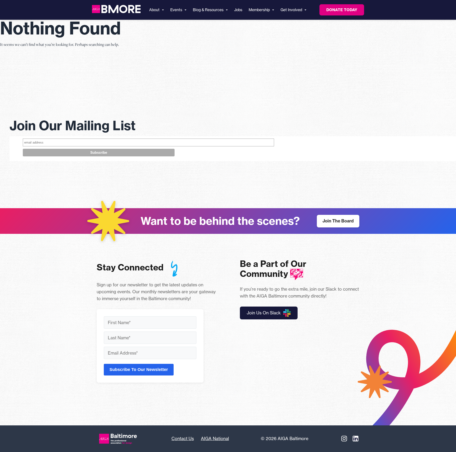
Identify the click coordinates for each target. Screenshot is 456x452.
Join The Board (338, 221)
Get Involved (291, 10)
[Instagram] (344, 438)
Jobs (238, 10)
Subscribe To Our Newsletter (138, 369)
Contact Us (182, 438)
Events (176, 10)
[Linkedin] (355, 438)
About (154, 10)
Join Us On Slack (264, 312)
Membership (259, 10)
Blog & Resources (208, 10)
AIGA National (215, 438)
